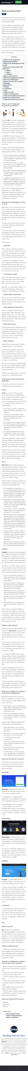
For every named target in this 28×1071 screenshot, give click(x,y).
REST (7, 72)
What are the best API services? (13, 81)
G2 (24, 1053)
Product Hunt (14, 1054)
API (8, 120)
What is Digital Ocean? (13, 1014)
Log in (12, 2)
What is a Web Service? (11, 94)
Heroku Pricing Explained (14, 1015)
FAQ (5, 90)
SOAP (8, 70)
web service (12, 630)
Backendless (7, 85)
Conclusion (7, 88)
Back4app (6, 83)
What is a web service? (10, 76)
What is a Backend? (12, 1017)
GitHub (7, 1053)
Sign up (18, 2)
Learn (4, 14)
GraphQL (8, 74)
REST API (5, 465)
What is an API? (8, 92)
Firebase (6, 87)
